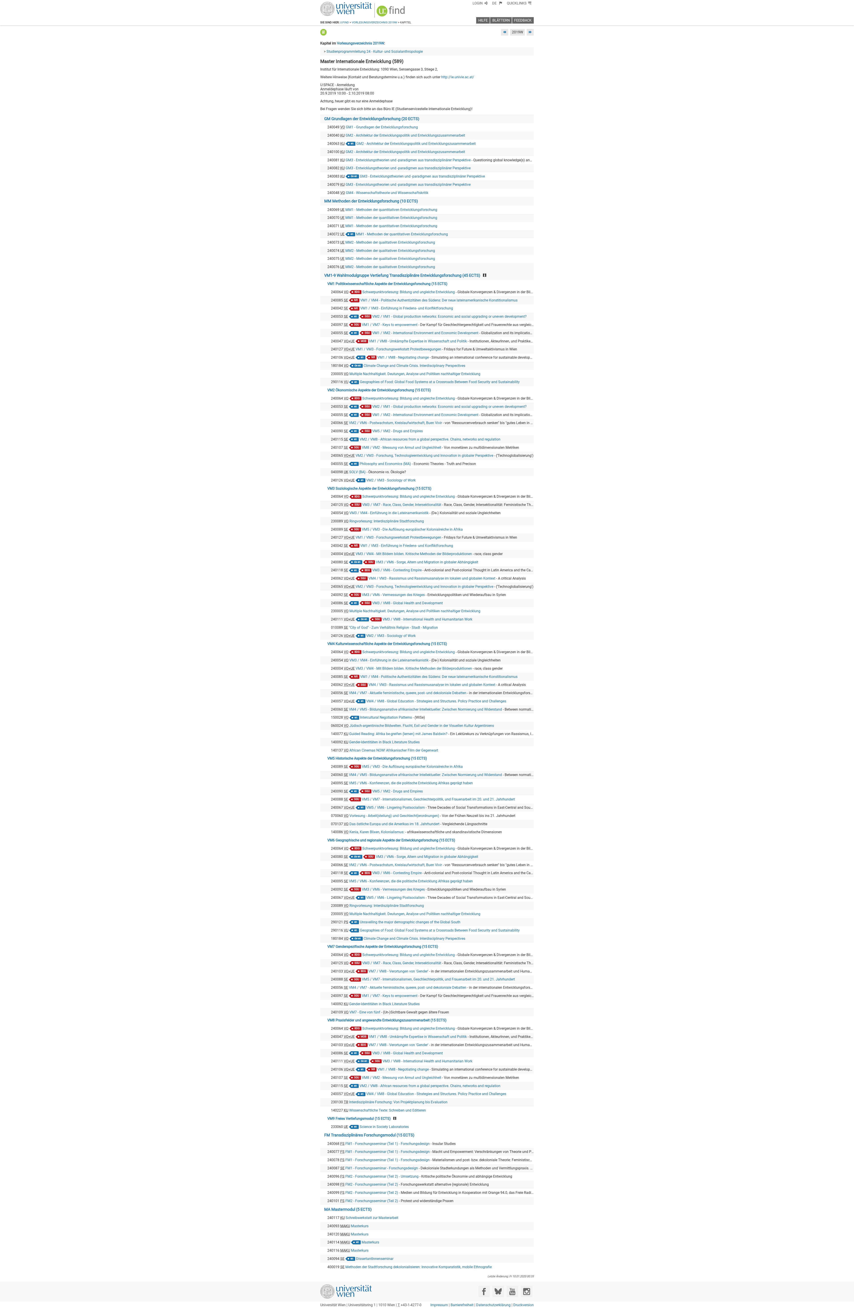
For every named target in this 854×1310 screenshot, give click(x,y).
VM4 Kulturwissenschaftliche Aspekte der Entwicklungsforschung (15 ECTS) (387, 644)
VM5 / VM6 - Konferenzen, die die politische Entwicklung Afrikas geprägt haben (411, 783)
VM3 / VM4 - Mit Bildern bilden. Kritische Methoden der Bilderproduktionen (414, 554)
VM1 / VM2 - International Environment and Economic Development (425, 333)
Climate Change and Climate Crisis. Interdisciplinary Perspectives (414, 366)
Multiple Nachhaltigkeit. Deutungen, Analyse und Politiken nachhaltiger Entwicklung (414, 374)
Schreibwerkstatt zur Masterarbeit (372, 1218)
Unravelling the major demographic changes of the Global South (410, 922)
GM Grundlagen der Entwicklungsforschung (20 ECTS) (371, 119)
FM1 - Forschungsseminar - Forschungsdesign (381, 1168)
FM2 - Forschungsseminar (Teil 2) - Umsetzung (382, 1176)
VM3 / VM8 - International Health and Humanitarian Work (427, 619)
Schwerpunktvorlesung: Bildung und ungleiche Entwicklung (408, 292)
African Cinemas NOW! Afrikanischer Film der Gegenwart (393, 750)
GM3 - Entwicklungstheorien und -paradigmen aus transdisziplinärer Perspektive (408, 160)
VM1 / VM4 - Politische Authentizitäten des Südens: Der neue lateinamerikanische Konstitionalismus (439, 300)
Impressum (439, 1305)
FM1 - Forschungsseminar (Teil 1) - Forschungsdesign (387, 1144)
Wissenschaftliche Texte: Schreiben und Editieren (387, 1110)
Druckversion (523, 1305)
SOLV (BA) (357, 472)
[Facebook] (484, 1291)
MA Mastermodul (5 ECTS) (348, 1209)
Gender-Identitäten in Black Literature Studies (384, 742)
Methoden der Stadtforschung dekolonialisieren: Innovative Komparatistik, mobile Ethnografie (418, 1267)
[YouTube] (512, 1291)
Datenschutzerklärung (493, 1305)
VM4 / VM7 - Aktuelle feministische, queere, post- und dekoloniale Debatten (407, 693)
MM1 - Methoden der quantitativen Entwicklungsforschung (391, 210)
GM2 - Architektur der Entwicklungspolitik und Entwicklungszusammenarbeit (405, 135)
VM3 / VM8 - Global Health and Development (407, 603)
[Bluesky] (498, 1291)
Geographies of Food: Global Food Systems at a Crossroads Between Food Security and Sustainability (440, 382)
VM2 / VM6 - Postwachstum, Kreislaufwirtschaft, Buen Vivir (395, 423)
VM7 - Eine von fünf (364, 1012)
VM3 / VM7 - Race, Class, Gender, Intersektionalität (401, 505)
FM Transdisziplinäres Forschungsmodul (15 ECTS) (369, 1135)
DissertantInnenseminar (374, 1259)
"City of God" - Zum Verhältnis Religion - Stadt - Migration (393, 627)
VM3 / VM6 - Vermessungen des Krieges (393, 595)
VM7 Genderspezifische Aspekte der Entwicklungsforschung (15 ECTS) (382, 946)
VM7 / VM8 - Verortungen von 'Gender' (398, 971)
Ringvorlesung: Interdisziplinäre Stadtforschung (386, 521)
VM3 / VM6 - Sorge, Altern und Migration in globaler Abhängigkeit (427, 562)
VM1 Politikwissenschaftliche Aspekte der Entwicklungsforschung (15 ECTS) (387, 284)
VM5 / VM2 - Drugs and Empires (397, 431)
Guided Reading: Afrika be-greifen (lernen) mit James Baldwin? (398, 734)
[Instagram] (526, 1291)
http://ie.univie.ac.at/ (457, 77)
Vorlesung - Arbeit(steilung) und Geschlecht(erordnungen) (394, 816)
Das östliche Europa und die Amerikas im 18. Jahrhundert (394, 824)
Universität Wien (335, 4)
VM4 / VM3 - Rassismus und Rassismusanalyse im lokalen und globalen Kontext (432, 578)
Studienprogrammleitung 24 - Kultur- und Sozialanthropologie (374, 51)
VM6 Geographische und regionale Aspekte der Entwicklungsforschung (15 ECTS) (391, 840)
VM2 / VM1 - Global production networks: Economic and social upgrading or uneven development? (449, 316)
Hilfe (483, 20)
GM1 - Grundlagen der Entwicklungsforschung (382, 127)
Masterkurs (360, 1226)
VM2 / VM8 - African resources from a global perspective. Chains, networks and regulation (430, 439)
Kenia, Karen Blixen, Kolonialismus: (376, 832)
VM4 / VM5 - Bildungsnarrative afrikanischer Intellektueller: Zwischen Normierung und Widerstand (425, 709)
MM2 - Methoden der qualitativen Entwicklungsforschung (390, 242)
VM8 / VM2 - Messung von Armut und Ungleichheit (401, 447)
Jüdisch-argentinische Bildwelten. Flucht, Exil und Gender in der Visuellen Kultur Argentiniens (421, 726)
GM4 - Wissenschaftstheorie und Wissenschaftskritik (387, 193)
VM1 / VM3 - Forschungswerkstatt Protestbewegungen (398, 349)
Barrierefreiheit (462, 1305)
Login (478, 3)
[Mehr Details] (323, 32)
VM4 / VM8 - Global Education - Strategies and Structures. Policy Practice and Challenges (436, 701)
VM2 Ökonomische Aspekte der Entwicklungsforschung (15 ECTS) (379, 390)
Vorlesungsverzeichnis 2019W (374, 22)
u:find (344, 22)
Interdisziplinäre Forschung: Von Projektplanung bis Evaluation (398, 1102)
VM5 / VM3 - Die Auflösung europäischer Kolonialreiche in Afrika (412, 529)
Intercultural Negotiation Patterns (386, 717)
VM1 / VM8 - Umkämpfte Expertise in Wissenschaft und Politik (418, 341)
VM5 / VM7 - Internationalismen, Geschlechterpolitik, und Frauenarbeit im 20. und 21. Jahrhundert (438, 799)
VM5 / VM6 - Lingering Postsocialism (395, 807)
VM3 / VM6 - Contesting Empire (397, 570)
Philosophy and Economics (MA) (385, 464)
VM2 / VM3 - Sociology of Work (391, 480)
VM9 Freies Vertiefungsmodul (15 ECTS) (359, 1118)
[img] (391, 12)
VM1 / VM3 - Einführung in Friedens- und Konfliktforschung (406, 308)
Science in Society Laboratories (384, 1127)
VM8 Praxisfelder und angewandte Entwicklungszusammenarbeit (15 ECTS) (387, 1020)
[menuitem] (497, 3)
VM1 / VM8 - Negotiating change (403, 357)
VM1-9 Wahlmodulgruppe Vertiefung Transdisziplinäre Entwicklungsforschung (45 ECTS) (402, 275)
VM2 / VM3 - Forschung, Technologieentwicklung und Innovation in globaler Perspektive (424, 455)
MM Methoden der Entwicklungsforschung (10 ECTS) (371, 201)
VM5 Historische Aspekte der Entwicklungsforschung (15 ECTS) (377, 758)
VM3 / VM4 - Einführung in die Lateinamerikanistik (389, 513)
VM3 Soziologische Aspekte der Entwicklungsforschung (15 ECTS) (379, 488)
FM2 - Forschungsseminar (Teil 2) (371, 1184)
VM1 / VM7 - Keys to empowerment (389, 325)
